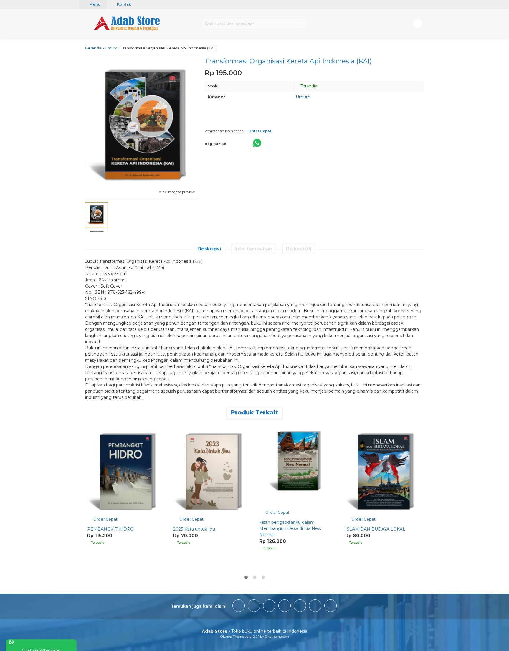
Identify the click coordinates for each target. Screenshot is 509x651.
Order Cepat (105, 519)
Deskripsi (209, 249)
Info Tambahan (253, 249)
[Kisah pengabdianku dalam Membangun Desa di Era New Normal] (297, 470)
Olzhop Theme (232, 637)
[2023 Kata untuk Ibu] (211, 473)
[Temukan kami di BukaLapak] (315, 606)
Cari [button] (298, 23)
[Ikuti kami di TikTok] (269, 606)
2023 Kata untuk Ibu (194, 529)
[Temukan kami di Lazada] (330, 606)
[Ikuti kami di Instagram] (254, 606)
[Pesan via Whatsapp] (92, 427)
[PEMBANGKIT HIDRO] (125, 473)
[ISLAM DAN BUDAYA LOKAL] (383, 473)
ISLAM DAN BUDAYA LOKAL (375, 529)
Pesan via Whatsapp (276, 121)
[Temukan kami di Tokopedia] (300, 606)
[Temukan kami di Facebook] (238, 606)
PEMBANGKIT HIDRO (110, 529)
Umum (303, 97)
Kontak (123, 4)
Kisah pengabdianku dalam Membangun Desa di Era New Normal (290, 528)
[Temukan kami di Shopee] (284, 606)
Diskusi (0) (299, 249)
